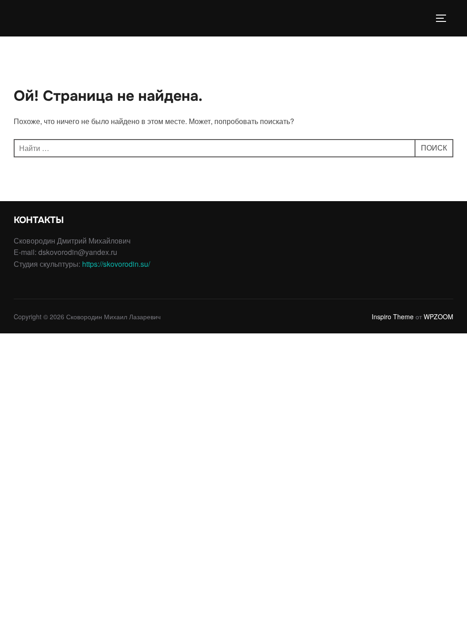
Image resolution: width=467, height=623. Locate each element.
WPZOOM (438, 316)
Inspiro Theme (393, 316)
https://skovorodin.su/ (116, 264)
